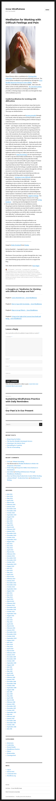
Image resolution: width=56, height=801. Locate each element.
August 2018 (10, 689)
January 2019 (10, 679)
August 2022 (10, 591)
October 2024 (11, 537)
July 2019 (9, 667)
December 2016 (11, 720)
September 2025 (11, 515)
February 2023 (11, 578)
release (18, 277)
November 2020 (11, 634)
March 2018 (10, 700)
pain (11, 277)
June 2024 (10, 545)
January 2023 (11, 580)
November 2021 (11, 609)
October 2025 (11, 512)
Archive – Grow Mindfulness (14, 788)
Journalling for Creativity (14, 445)
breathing (8, 272)
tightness (11, 278)
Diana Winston (14, 272)
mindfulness (22, 275)
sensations (26, 277)
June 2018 (10, 694)
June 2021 (9, 620)
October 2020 (11, 636)
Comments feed (11, 773)
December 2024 (11, 533)
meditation (33, 274)
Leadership (10, 745)
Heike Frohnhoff (16, 245)
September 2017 (11, 712)
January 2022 (11, 605)
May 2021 (9, 622)
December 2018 (11, 681)
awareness (19, 271)
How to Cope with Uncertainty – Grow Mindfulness (27, 304)
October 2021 (11, 611)
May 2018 (9, 696)
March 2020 (10, 650)
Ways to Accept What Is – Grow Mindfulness (25, 310)
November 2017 (11, 708)
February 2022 (11, 603)
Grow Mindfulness (15, 9)
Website (8, 373)
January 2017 (10, 718)
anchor (15, 271)
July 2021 (9, 617)
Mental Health (11, 747)
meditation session (14, 275)
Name (8, 359)
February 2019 (11, 677)
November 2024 (11, 535)
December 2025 (11, 508)
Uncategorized (26, 269)
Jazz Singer (36, 265)
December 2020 (11, 632)
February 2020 (11, 652)
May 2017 (9, 714)
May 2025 (10, 523)
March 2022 (10, 601)
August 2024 (10, 541)
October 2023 (11, 562)
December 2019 (11, 657)
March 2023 (10, 576)
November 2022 (11, 585)
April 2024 (10, 550)
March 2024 (10, 552)
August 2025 (10, 517)
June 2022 (10, 595)
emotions (24, 272)
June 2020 (10, 644)
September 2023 (11, 564)
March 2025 (10, 527)
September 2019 (11, 663)
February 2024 (11, 554)
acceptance (34, 269)
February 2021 (11, 628)
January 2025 (11, 531)
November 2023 (11, 560)
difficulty (20, 272)
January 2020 (11, 654)
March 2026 (10, 502)
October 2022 (11, 587)
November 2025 (11, 510)
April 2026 (10, 500)
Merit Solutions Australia (13, 792)
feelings (29, 272)
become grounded (31, 115)
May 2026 (10, 498)
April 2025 (10, 525)
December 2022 (11, 582)
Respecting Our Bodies (13, 439)
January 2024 (11, 556)
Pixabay (26, 245)
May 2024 (10, 547)
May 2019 (9, 671)
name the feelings (21, 154)
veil (14, 278)
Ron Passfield (11, 269)
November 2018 (11, 683)
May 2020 (10, 646)
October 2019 (11, 661)
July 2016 (9, 729)
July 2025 (9, 519)
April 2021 (10, 624)
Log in (9, 769)
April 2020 (10, 648)
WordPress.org (11, 775)
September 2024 (11, 539)
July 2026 (9, 494)
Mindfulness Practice (13, 749)
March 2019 (10, 675)
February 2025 (11, 529)
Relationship (11, 753)
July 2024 (9, 543)
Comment (9, 336)
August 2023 (10, 566)
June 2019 (9, 669)
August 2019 (10, 665)
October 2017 (10, 710)
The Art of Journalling (13, 447)
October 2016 (11, 724)
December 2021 (11, 607)
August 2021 (10, 615)
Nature (9, 751)
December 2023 (11, 558)
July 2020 (9, 642)
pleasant (14, 277)
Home (7, 784)
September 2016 (11, 727)
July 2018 (9, 692)
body (33, 271)
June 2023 (10, 570)
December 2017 (11, 706)
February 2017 (11, 716)
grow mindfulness (36, 272)
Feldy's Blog (10, 467)
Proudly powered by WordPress (23, 796)
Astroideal (10, 472)
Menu (47, 10)
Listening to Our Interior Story (16, 443)
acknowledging (9, 271)
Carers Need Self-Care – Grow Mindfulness (24, 297)
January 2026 (11, 506)
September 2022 (11, 589)
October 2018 (11, 685)
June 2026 (10, 496)
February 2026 (11, 504)
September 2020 (12, 638)
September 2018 (11, 687)
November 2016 (11, 722)
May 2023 (10, 572)
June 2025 (10, 521)
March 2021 (10, 626)
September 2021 (11, 613)
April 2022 (10, 599)
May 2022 (10, 597)
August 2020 (10, 640)
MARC (29, 274)
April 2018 (10, 698)
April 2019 (10, 673)
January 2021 (10, 630)
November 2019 (11, 659)
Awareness (10, 743)
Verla (8, 461)
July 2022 (9, 593)
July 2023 (9, 568)
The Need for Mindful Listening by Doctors (19, 441)
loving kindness (23, 274)
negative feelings (33, 195)
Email (8, 366)
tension (31, 277)
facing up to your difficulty (23, 177)
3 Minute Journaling (18, 461)
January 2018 (11, 704)
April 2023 (10, 574)
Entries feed (10, 771)
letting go (17, 274)
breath (37, 271)
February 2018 (11, 702)
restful (22, 277)
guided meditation (10, 274)
